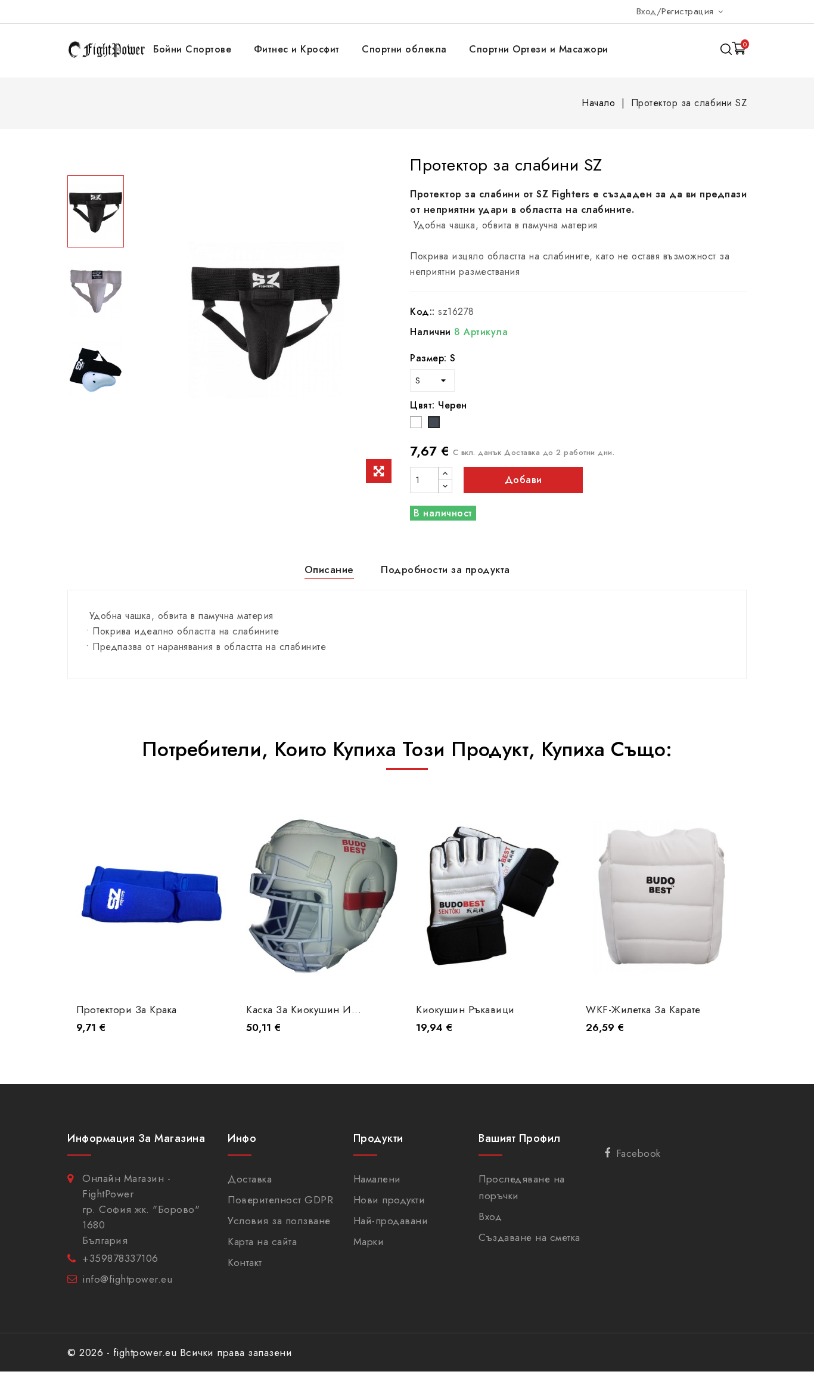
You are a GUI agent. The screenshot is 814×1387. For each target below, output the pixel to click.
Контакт (245, 1262)
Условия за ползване (279, 1220)
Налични (430, 332)
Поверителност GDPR (280, 1200)
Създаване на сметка (529, 1237)
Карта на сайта (262, 1241)
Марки (368, 1241)
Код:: (422, 311)
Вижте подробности (152, 972)
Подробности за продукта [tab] (445, 569)
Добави (523, 480)
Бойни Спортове (192, 49)
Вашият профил (520, 1138)
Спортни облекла (404, 49)
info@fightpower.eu (127, 1279)
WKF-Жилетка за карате (643, 1009)
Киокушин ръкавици (465, 1009)
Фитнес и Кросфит (297, 49)
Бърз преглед (210, 814)
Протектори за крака (126, 1009)
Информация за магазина (136, 1138)
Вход (490, 1216)
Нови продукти (389, 1200)
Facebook (638, 1153)
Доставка (250, 1179)
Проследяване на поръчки (522, 1187)
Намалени (377, 1179)
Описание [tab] (329, 569)
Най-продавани (390, 1220)
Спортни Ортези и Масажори (538, 49)
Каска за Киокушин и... (303, 1009)
